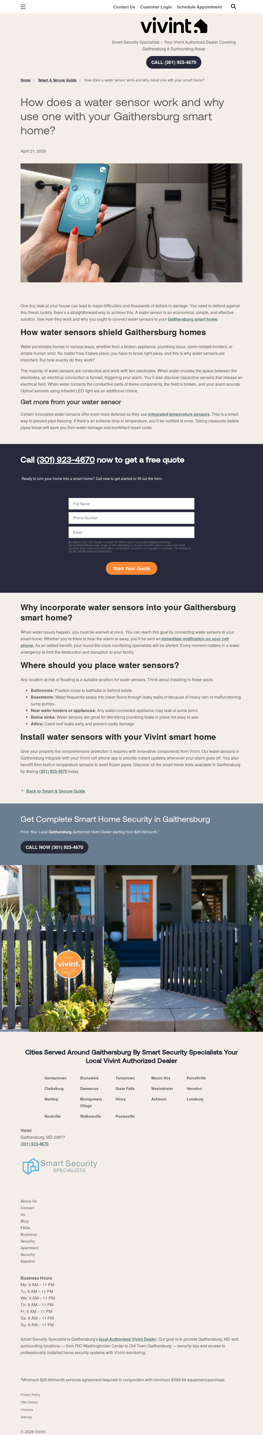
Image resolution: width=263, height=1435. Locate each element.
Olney (121, 1098)
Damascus (89, 1088)
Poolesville (125, 1116)
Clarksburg (54, 1088)
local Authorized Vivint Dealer (127, 1339)
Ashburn (158, 1098)
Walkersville (90, 1116)
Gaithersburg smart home (193, 319)
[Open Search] (233, 6)
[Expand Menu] (90, 24)
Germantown (55, 1077)
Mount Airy (161, 1077)
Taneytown (125, 1077)
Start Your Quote (131, 568)
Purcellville (196, 1077)
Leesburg (195, 1098)
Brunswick (89, 1077)
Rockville (52, 1116)
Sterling (51, 1098)
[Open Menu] (23, 7)
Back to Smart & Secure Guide (55, 791)
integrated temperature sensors (179, 414)
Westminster (162, 1088)
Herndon (194, 1088)
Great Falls (125, 1088)
